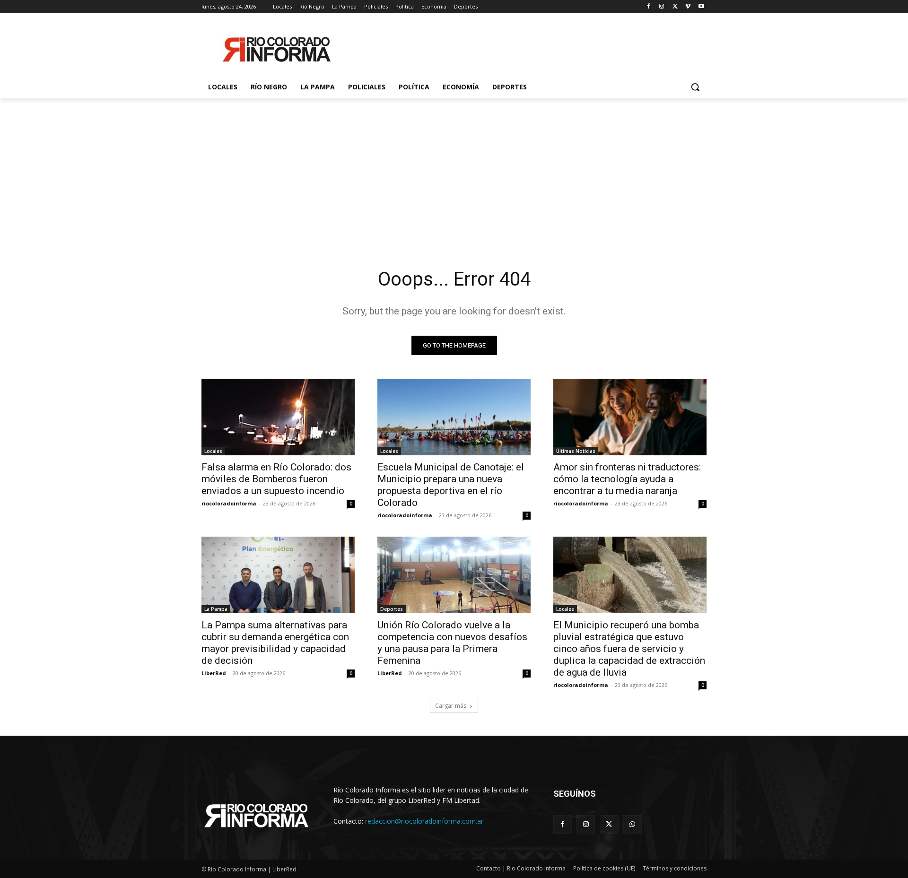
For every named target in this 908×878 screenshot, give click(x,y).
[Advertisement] (454, 169)
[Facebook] (648, 6)
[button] (695, 87)
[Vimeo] (687, 6)
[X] (675, 6)
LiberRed (213, 673)
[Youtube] (701, 6)
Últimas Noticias (575, 451)
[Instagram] (661, 6)
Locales (213, 451)
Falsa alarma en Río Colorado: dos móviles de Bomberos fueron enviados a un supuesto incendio (276, 478)
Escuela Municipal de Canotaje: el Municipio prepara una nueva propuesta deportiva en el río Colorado (450, 484)
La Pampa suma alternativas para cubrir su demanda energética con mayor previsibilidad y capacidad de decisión (275, 642)
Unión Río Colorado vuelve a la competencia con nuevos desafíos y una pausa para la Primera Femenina (452, 642)
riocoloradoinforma (228, 503)
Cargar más (450, 706)
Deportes (391, 609)
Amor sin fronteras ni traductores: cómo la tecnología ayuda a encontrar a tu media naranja (627, 478)
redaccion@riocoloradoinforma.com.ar (424, 821)
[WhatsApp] (632, 824)
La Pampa (215, 609)
